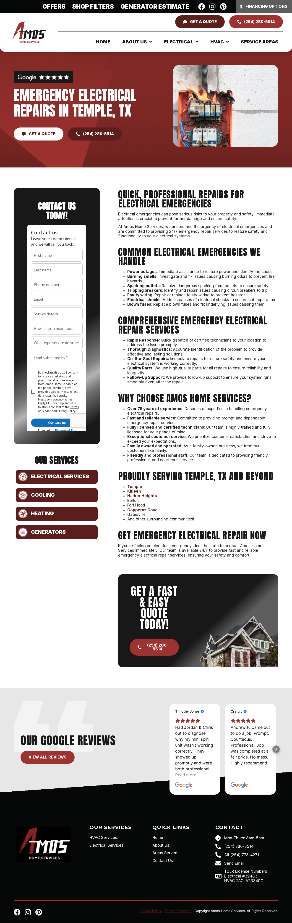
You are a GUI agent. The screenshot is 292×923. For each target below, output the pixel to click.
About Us (134, 42)
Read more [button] (185, 774)
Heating (42, 513)
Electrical (178, 42)
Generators (48, 532)
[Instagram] (212, 6)
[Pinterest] (223, 6)
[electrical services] (23, 476)
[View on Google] (184, 785)
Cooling (43, 495)
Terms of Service (178, 911)
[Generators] (23, 532)
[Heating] (23, 513)
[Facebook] (201, 6)
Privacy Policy (150, 911)
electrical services (60, 476)
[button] (169, 749)
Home (103, 42)
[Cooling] (23, 495)
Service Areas (259, 42)
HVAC (217, 42)
